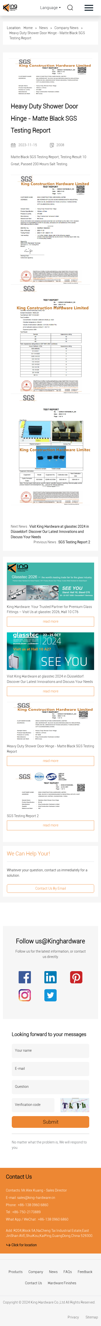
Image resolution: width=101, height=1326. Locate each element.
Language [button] (49, 7)
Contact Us (33, 1283)
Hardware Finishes (62, 1283)
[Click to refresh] (74, 1105)
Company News (66, 28)
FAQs (67, 1272)
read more (50, 621)
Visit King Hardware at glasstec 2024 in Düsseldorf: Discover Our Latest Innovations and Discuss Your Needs (50, 531)
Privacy (74, 1317)
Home (28, 28)
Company (35, 1272)
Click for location (24, 1245)
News (43, 28)
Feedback (85, 1272)
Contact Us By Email (50, 888)
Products (16, 1272)
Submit (50, 1122)
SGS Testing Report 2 (74, 542)
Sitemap (92, 1317)
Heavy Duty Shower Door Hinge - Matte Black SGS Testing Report (47, 35)
